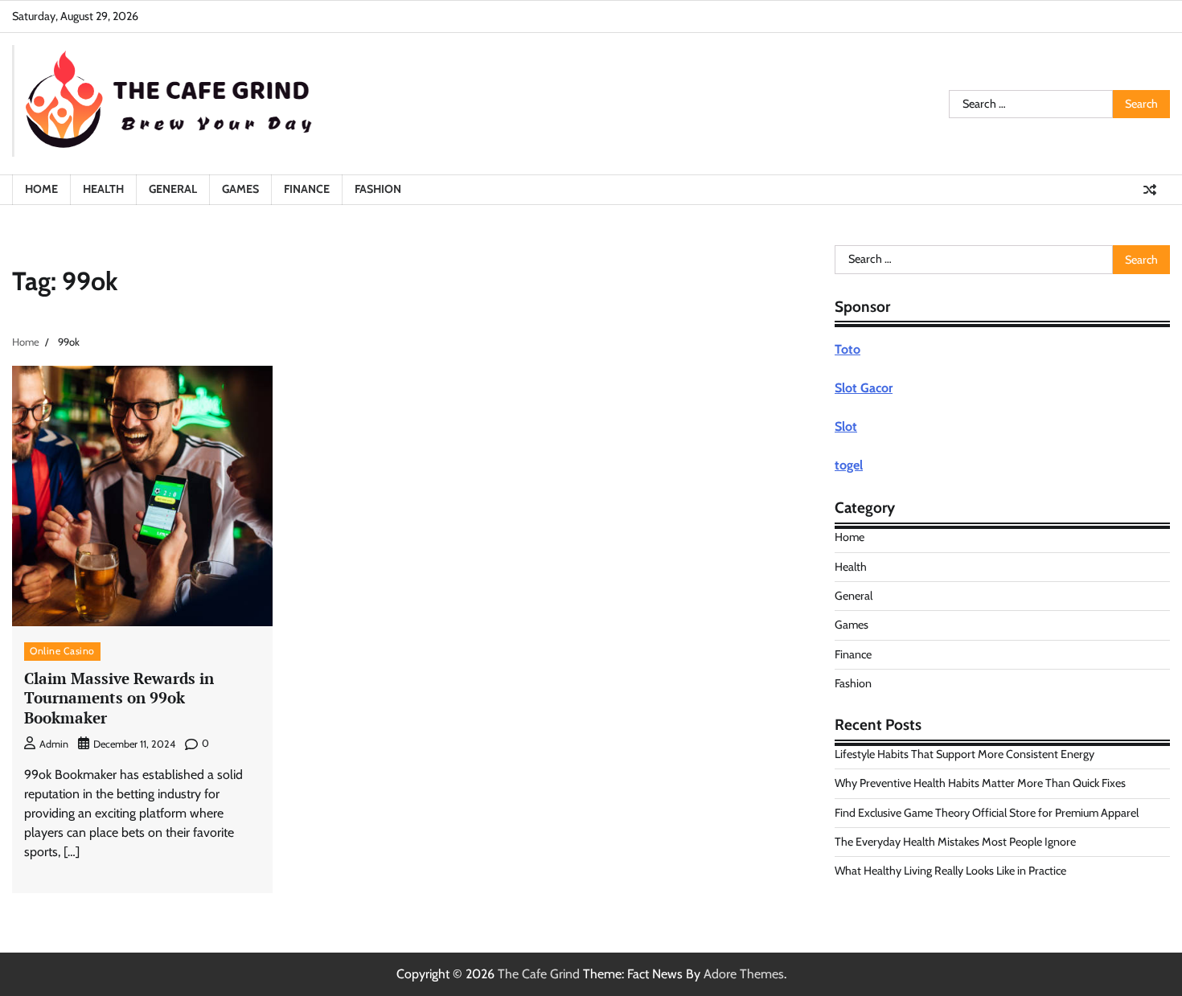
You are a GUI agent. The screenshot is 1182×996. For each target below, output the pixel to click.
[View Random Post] (1150, 190)
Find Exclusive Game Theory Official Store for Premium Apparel (987, 812)
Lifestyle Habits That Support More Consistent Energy (964, 754)
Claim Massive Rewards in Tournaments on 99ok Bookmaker (119, 698)
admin (53, 744)
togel (849, 465)
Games (240, 189)
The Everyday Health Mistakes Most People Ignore (955, 841)
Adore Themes (744, 974)
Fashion (378, 189)
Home (41, 189)
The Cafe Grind (539, 974)
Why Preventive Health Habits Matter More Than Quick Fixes (980, 783)
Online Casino (62, 651)
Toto (847, 349)
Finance (307, 189)
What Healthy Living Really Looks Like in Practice (950, 870)
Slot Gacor (864, 388)
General (173, 189)
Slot (846, 426)
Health (103, 189)
